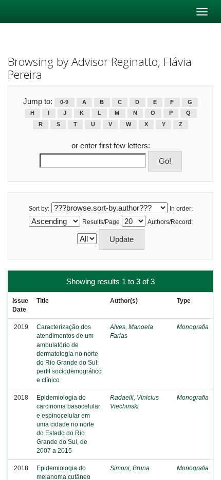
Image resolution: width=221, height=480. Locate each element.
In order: (181, 208)
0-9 (64, 102)
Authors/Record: (170, 222)
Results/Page (101, 222)
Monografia (193, 327)
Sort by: (38, 208)
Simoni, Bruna (130, 468)
